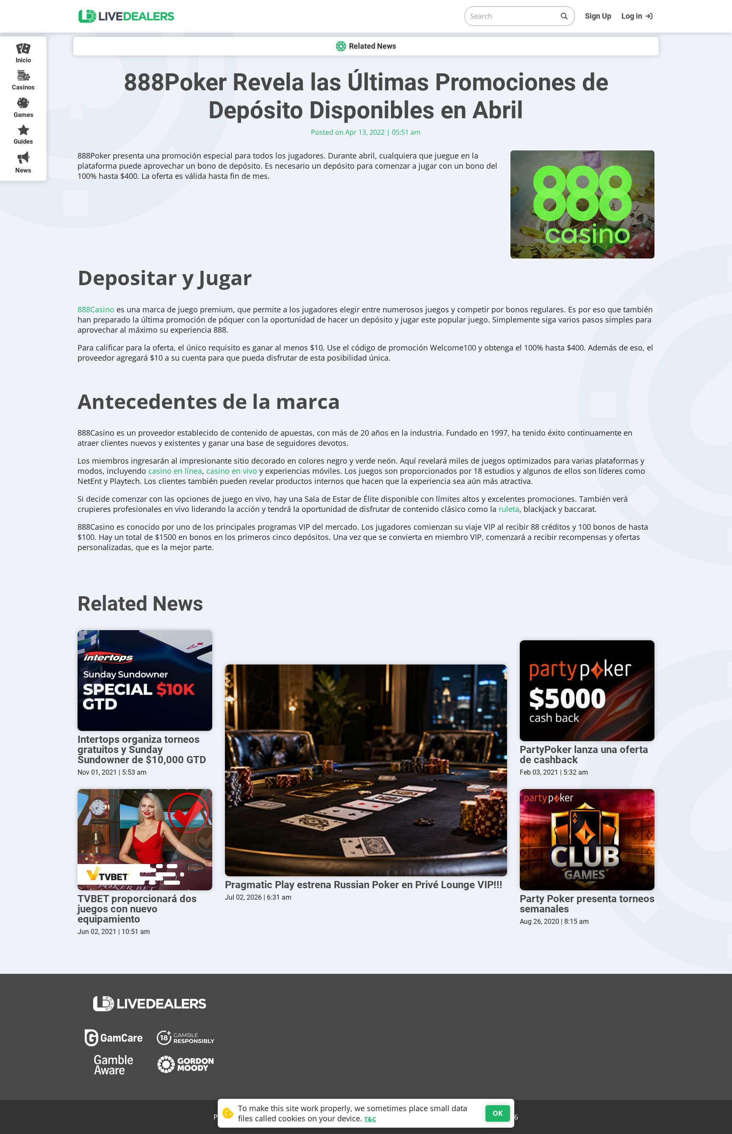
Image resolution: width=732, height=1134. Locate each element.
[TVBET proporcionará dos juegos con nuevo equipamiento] (145, 839)
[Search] (564, 16)
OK (498, 1113)
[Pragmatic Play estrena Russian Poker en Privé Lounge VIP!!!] (366, 770)
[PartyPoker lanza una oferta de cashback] (587, 691)
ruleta (509, 509)
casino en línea (175, 471)
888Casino (96, 309)
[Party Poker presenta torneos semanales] (587, 839)
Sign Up (598, 15)
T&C (370, 1119)
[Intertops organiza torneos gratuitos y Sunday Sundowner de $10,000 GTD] (145, 680)
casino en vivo (231, 471)
